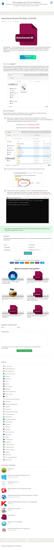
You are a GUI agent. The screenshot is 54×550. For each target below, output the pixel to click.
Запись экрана (9, 394)
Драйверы (7, 389)
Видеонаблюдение (10, 369)
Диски (6, 381)
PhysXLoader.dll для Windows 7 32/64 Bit (11, 316)
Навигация (8, 401)
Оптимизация (8, 439)
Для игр (7, 384)
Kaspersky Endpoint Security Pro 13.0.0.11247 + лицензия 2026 (22, 501)
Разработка (8, 379)
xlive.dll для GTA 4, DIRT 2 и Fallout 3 (37, 282)
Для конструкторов (10, 374)
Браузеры (7, 429)
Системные (10, 483)
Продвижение (8, 422)
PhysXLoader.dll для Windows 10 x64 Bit (37, 316)
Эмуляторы (8, 454)
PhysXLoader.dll (11, 515)
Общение (7, 406)
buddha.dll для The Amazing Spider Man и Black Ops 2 (37, 299)
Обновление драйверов (11, 404)
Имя (2, 327)
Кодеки (7, 437)
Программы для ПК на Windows (26, 2)
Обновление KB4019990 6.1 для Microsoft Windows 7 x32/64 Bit (23, 495)
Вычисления (8, 460)
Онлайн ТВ (8, 409)
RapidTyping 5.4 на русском (14, 508)
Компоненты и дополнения (12, 399)
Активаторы (8, 366)
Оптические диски (10, 414)
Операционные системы (11, 411)
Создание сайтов (9, 444)
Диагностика (8, 434)
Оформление (8, 417)
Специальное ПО (9, 447)
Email (18, 327)
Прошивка (8, 424)
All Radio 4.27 (11, 468)
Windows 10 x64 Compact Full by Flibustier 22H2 (19, 475)
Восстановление (9, 371)
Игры (6, 396)
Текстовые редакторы (11, 457)
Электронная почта (12, 530)
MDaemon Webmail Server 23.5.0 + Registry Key (19, 528)
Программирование (10, 419)
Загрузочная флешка (10, 391)
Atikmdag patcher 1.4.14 (13, 481)
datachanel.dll (28, 253)
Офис (9, 490)
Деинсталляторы (9, 432)
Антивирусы (10, 503)
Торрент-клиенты (9, 449)
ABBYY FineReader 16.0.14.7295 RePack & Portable (19, 488)
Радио (9, 470)
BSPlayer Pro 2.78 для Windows (15, 521)
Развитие (7, 376)
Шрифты (7, 452)
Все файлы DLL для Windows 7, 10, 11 (12, 299)
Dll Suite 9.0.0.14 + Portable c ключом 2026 (10, 282)
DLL (18, 21)
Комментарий (5, 331)
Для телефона (8, 386)
